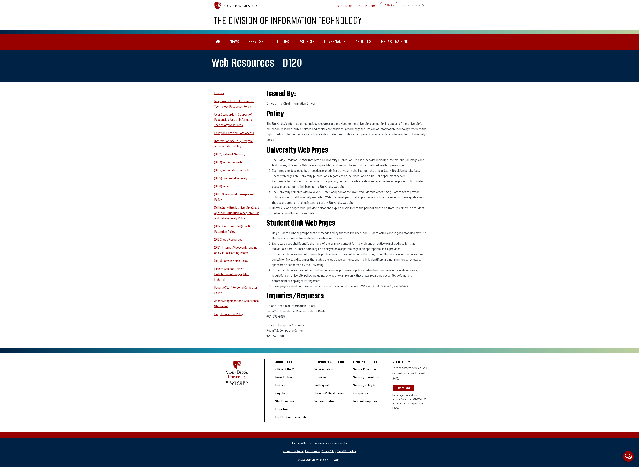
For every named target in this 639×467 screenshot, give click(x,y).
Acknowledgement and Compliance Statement (236, 303)
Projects (306, 41)
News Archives (284, 377)
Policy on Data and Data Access (234, 133)
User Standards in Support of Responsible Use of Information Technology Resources (234, 119)
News (234, 41)
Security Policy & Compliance (364, 389)
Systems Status (324, 401)
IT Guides (281, 41)
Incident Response (365, 401)
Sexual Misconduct (346, 451)
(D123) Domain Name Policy (231, 261)
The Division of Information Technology (288, 20)
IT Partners (282, 409)
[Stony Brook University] (217, 5)
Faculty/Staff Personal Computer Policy (235, 290)
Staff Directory (284, 401)
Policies (219, 93)
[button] (628, 456)
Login (336, 459)
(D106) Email (221, 186)
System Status (367, 5)
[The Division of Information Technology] (218, 42)
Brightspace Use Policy (228, 314)
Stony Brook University (242, 5)
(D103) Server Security (228, 162)
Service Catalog (324, 369)
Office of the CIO (285, 369)
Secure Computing (365, 369)
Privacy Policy (329, 451)
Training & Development (329, 393)
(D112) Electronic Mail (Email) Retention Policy (232, 228)
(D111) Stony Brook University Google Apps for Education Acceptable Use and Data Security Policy (237, 212)
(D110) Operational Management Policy (234, 196)
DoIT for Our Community (290, 417)
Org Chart (281, 393)
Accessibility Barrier (293, 451)
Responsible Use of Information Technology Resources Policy (234, 103)
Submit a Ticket (346, 5)
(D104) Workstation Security (232, 170)
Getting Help (322, 385)
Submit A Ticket (403, 388)
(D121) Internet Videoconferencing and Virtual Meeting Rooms (235, 250)
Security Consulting (366, 377)
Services (256, 41)
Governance (334, 41)
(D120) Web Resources (228, 239)
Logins (387, 5)
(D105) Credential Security (230, 178)
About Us (363, 41)
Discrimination (312, 451)
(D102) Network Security (229, 154)
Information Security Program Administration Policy (233, 143)
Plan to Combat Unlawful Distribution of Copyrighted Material (231, 274)
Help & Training (394, 41)
